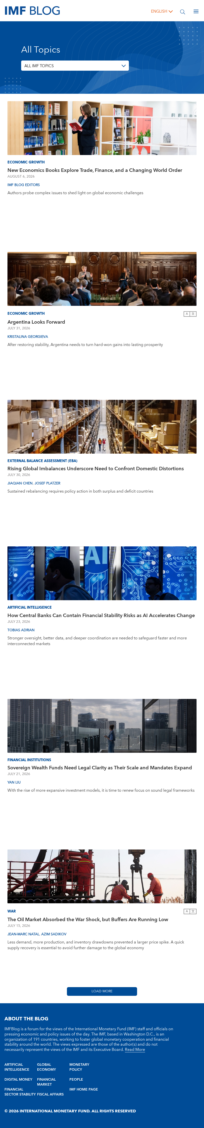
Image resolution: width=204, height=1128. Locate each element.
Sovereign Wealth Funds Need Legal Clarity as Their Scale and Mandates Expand (99, 768)
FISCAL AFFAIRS (50, 1094)
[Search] (183, 11)
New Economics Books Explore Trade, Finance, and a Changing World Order (94, 170)
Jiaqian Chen (20, 483)
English (159, 11)
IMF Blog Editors (23, 185)
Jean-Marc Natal (23, 934)
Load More (102, 991)
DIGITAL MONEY (18, 1079)
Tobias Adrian (21, 630)
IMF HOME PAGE (83, 1089)
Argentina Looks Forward (36, 322)
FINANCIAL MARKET (46, 1082)
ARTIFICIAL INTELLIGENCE (16, 1067)
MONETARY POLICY (79, 1067)
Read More (135, 1049)
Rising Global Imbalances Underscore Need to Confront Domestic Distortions (95, 469)
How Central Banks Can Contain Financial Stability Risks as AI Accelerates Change (101, 616)
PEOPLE (76, 1079)
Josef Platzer (47, 483)
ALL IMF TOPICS (39, 66)
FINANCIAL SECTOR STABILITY (20, 1092)
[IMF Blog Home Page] (32, 10)
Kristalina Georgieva (27, 337)
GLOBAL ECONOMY (46, 1067)
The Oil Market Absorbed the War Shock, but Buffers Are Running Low (87, 920)
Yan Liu (14, 782)
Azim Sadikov (53, 934)
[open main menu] (196, 11)
